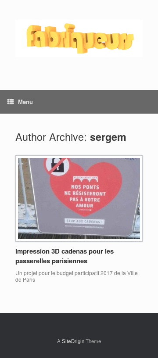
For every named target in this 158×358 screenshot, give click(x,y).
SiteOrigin (73, 340)
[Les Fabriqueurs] (79, 38)
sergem (108, 136)
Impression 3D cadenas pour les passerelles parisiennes (64, 256)
